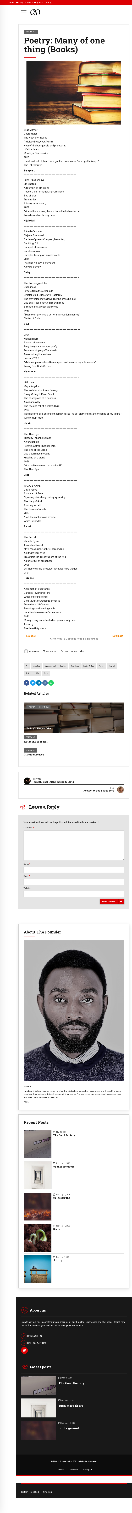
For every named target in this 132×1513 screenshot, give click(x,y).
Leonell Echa (34, 651)
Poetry (32, 707)
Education (36, 666)
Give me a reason (34, 754)
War (37, 673)
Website (27, 888)
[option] (73, 93)
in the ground (61, 1197)
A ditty (57, 1260)
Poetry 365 (43, 707)
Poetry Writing (88, 666)
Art (27, 666)
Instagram (87, 1469)
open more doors (63, 1166)
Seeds (56, 1229)
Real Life (112, 666)
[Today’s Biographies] (74, 717)
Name (27, 864)
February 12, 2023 (34, 2)
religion (29, 673)
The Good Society (64, 1135)
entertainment (50, 666)
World (46, 673)
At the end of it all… (36, 741)
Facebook (74, 1469)
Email (27, 876)
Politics (101, 666)
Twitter (61, 1469)
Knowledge (75, 666)
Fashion (63, 666)
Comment (29, 827)
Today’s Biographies (38, 728)
